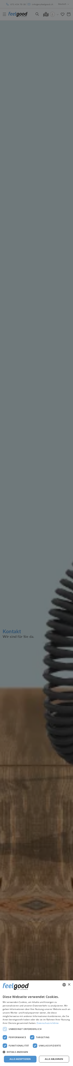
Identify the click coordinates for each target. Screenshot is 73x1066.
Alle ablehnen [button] (54, 1059)
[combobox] (64, 984)
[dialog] (36, 1023)
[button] (36, 1052)
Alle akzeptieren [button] (20, 1059)
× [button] (69, 984)
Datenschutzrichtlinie (48, 1023)
